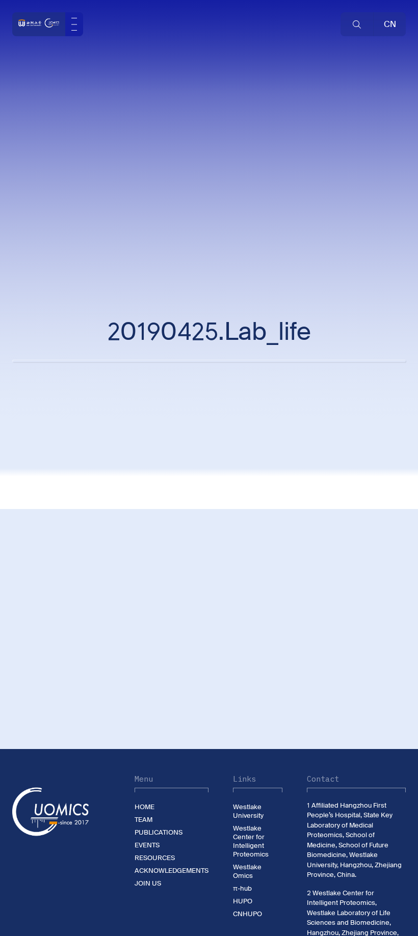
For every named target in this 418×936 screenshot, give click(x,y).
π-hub (242, 888)
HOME (144, 807)
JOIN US (148, 883)
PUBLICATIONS (158, 832)
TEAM (143, 819)
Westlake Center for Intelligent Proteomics (251, 841)
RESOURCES (155, 857)
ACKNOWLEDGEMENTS (171, 870)
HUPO (242, 901)
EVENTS (147, 845)
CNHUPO (247, 914)
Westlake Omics (247, 871)
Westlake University (248, 811)
